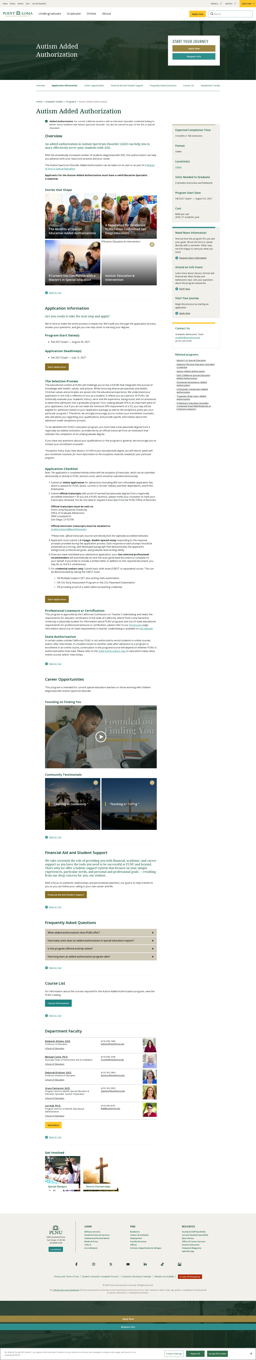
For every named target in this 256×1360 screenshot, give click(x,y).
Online (178, 167)
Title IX (87, 1244)
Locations (55, 1249)
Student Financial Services (96, 1235)
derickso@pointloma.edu (113, 1075)
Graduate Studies (54, 101)
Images (179, 1264)
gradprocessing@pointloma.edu (69, 529)
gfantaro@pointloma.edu (113, 1091)
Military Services (92, 1231)
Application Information (64, 85)
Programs (71, 101)
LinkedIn (145, 1264)
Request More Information (193, 257)
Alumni (20, 3)
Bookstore (135, 1231)
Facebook (76, 1264)
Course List (188, 85)
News (5, 3)
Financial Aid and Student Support (127, 85)
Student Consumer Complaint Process (100, 1276)
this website (146, 628)
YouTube (128, 1264)
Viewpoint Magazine (191, 1248)
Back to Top (55, 292)
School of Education (54, 1048)
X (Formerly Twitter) (111, 1264)
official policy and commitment (66, 1290)
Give (27, 3)
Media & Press (91, 1241)
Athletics (214, 4)
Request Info (194, 56)
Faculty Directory (138, 1241)
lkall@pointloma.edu (110, 1108)
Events (12, 3)
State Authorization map (112, 651)
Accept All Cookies (217, 1353)
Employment (136, 1238)
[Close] (251, 1353)
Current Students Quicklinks (195, 1235)
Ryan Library (188, 1238)
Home (39, 101)
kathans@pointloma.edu (112, 1044)
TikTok (162, 1264)
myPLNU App (188, 1251)
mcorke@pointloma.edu (112, 1059)
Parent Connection (190, 1244)
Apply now (197, 13)
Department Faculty (210, 85)
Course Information (58, 1003)
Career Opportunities (94, 85)
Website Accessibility (164, 1276)
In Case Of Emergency (190, 1276)
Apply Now (194, 48)
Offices (133, 1244)
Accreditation (90, 1248)
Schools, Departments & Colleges (145, 1248)
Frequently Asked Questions (163, 85)
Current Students (39, 3)
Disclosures (135, 625)
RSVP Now (184, 288)
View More (53, 1125)
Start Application (57, 366)
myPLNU (229, 4)
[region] (128, 1354)
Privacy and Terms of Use (66, 1276)
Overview (40, 85)
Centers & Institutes (139, 1235)
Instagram (93, 1264)
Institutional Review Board (96, 1238)
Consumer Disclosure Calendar (136, 1276)
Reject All (195, 1353)
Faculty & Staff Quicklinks (194, 1231)
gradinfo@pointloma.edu (187, 337)
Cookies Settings (174, 1353)
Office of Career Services (193, 1241)
